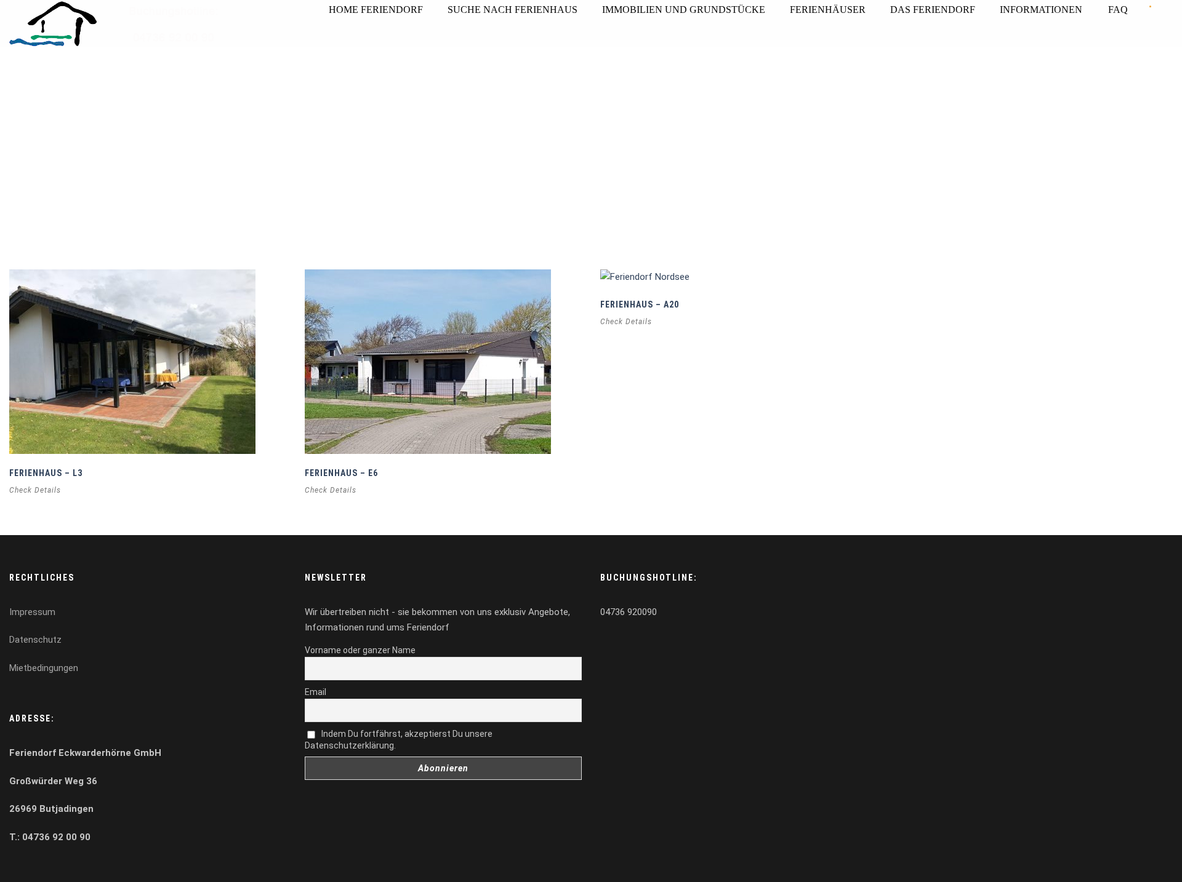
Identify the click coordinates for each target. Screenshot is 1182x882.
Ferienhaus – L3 (45, 473)
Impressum (32, 612)
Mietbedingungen (43, 667)
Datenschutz (35, 639)
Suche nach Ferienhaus (512, 9)
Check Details (35, 490)
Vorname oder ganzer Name (360, 650)
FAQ (1118, 9)
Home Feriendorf (376, 9)
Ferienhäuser (828, 9)
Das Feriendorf (932, 9)
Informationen (1041, 9)
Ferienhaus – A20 (639, 304)
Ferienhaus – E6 (341, 473)
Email (315, 692)
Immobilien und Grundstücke (683, 9)
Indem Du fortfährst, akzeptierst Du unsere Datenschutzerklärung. (398, 739)
